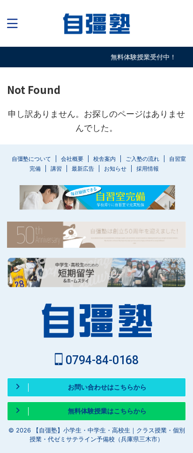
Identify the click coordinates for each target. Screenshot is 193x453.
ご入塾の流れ (142, 158)
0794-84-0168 (101, 360)
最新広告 (83, 168)
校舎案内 (104, 158)
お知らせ (115, 168)
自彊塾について (31, 158)
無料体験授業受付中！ (142, 57)
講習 (56, 168)
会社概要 (72, 158)
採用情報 (147, 168)
